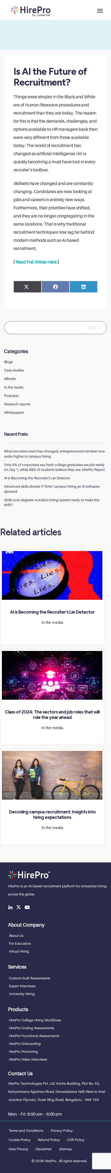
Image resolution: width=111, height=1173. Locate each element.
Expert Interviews (22, 986)
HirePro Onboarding (25, 1043)
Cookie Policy (19, 1140)
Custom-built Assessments (29, 978)
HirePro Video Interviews (28, 1059)
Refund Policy (49, 1140)
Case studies (14, 370)
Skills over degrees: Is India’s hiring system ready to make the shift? (51, 502)
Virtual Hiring (19, 951)
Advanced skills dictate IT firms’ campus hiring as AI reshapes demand (52, 488)
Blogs (8, 362)
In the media (13, 387)
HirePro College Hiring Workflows (35, 1020)
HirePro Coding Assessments (31, 1028)
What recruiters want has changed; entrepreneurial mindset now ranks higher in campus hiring (54, 453)
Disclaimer (44, 1149)
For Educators (20, 943)
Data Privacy (18, 1149)
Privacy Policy (62, 1130)
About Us (16, 935)
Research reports (17, 404)
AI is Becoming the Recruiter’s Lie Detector (37, 478)
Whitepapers (14, 412)
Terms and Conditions (26, 1130)
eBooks (10, 378)
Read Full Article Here (36, 262)
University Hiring (22, 994)
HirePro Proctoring (23, 1051)
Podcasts (11, 395)
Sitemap (65, 1149)
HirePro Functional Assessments (34, 1036)
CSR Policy (75, 1140)
